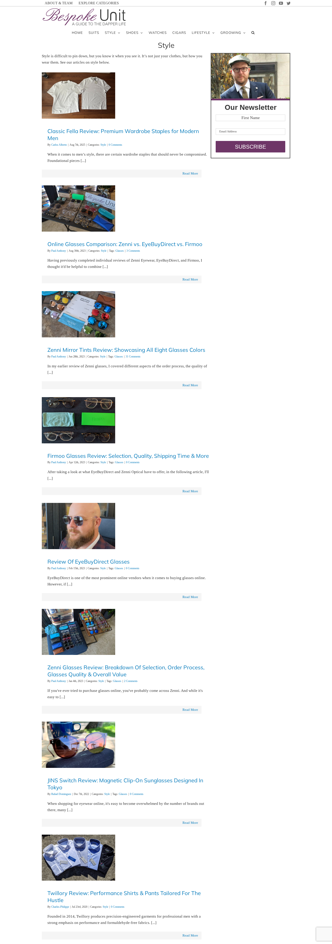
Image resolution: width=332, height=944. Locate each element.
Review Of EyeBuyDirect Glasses (88, 561)
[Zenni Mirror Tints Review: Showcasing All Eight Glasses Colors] (78, 314)
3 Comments (133, 250)
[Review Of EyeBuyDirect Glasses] (78, 526)
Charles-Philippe (60, 906)
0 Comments (115, 144)
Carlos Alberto (59, 144)
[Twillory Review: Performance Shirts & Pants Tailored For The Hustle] (78, 858)
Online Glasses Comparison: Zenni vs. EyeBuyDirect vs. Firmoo (124, 244)
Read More (190, 173)
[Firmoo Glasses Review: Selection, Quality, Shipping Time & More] (78, 420)
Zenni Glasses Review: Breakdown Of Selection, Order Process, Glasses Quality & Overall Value (125, 671)
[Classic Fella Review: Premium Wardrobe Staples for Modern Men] (78, 95)
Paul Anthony (58, 250)
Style (103, 144)
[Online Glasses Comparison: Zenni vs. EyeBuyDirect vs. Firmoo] (78, 208)
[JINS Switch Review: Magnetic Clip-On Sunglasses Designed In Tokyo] (78, 745)
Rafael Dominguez (61, 794)
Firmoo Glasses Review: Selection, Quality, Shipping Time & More (128, 455)
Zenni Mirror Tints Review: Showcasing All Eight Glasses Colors (126, 349)
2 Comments (131, 681)
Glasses (119, 250)
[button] (253, 32)
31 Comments (133, 356)
